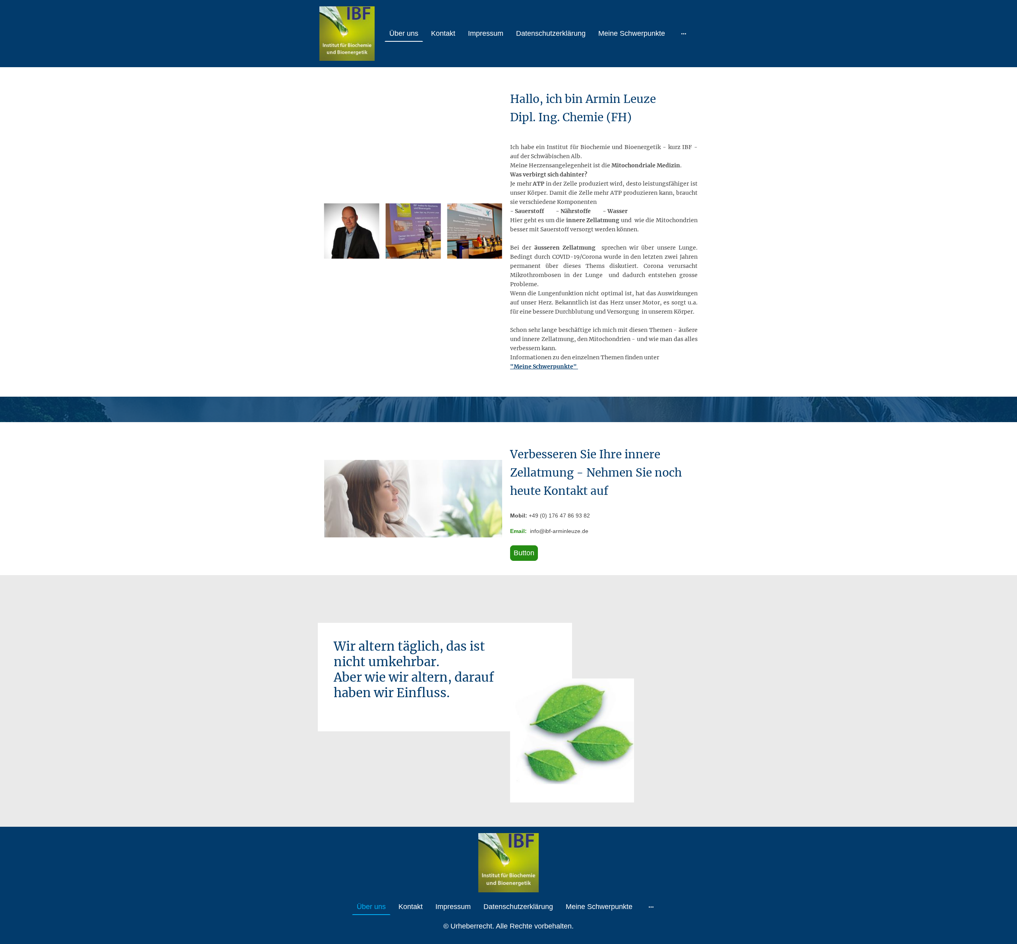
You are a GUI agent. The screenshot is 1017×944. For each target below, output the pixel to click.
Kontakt (443, 33)
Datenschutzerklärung (551, 33)
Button (524, 553)
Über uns (403, 33)
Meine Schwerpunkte (631, 33)
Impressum (485, 33)
